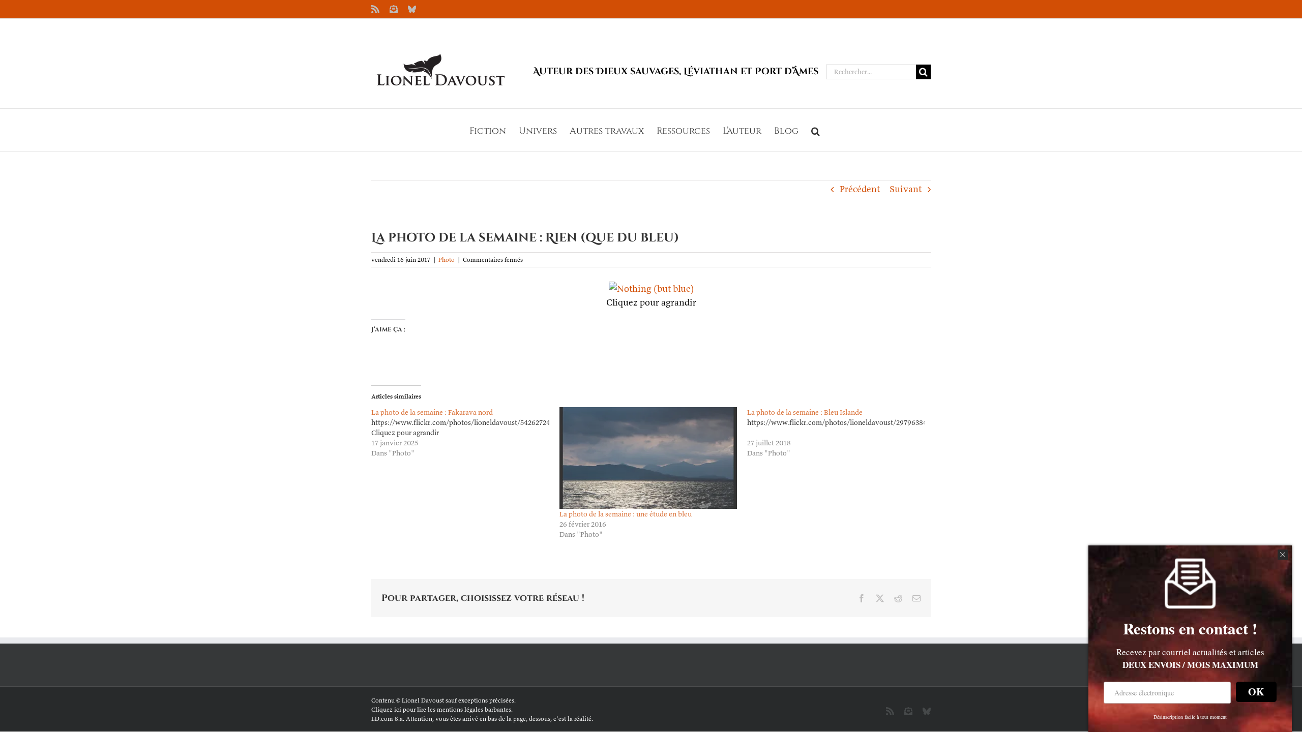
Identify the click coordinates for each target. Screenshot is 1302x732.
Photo (446, 259)
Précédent (860, 189)
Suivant (906, 189)
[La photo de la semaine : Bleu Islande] (841, 432)
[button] (815, 130)
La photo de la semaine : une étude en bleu (625, 513)
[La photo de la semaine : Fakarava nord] (465, 432)
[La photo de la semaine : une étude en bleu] (648, 458)
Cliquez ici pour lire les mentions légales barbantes (441, 709)
